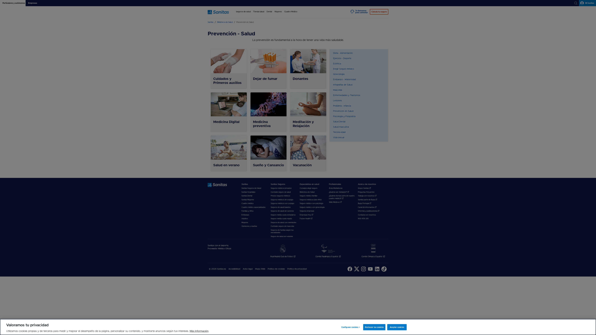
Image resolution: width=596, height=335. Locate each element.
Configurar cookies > (350, 327)
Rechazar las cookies (374, 327)
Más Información (199, 331)
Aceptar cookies (397, 327)
